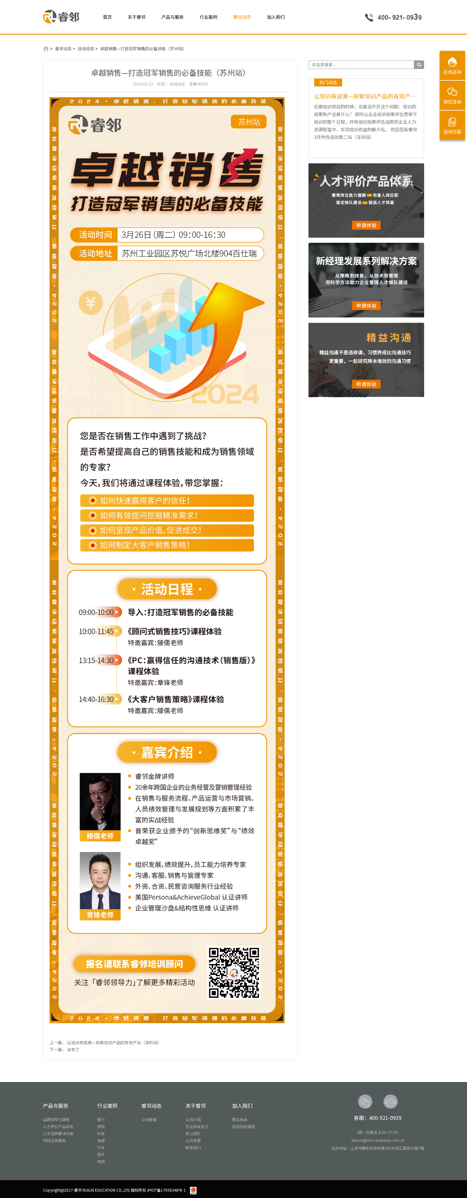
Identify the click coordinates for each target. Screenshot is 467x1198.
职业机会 (239, 1119)
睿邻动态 (242, 17)
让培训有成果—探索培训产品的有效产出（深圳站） (114, 1042)
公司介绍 (193, 1119)
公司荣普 (193, 1140)
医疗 (101, 1154)
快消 (101, 1161)
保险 (101, 1126)
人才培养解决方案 (58, 1133)
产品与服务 (172, 17)
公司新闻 (149, 1119)
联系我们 (193, 1147)
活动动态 (86, 48)
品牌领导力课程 (56, 1119)
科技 (101, 1133)
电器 (101, 1140)
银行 (101, 1119)
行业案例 (208, 17)
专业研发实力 (197, 1126)
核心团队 (193, 1133)
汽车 (101, 1147)
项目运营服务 (54, 1140)
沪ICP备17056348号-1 (166, 1190)
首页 (107, 17)
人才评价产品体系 (58, 1126)
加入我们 (276, 17)
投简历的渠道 (243, 1126)
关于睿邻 (137, 17)
